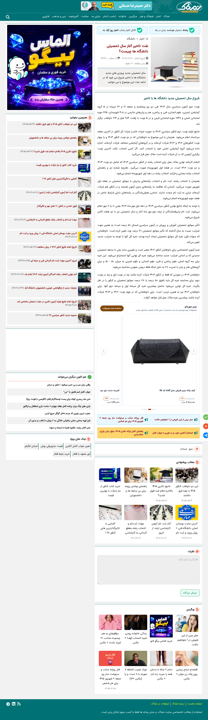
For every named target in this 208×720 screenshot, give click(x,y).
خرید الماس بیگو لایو (161, 641)
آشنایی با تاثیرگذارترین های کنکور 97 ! (110, 528)
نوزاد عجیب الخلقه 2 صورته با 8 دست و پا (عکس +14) (135, 674)
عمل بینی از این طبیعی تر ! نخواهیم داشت (173, 419)
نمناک (166, 16)
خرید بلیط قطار (62, 454)
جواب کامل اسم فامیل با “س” (76, 392)
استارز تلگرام (31, 446)
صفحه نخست (194, 704)
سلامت (85, 16)
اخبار (158, 16)
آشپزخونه (73, 16)
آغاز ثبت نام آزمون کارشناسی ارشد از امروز (161, 528)
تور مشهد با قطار (81, 454)
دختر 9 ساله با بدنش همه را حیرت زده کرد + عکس (161, 674)
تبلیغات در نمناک (160, 704)
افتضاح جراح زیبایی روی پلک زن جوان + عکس (186, 674)
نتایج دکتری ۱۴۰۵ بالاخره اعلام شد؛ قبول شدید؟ (161, 490)
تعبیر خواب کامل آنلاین (77, 446)
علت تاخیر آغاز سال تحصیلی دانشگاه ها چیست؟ (127, 48)
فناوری (45, 16)
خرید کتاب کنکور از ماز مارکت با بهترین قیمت (110, 490)
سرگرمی (133, 16)
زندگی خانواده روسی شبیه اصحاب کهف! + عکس (136, 638)
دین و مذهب (59, 16)
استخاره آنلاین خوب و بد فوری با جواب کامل (172, 433)
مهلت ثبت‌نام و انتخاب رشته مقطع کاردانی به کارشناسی (136, 528)
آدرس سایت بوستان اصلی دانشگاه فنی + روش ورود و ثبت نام (187, 528)
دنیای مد (96, 16)
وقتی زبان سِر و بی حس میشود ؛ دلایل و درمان (68, 384)
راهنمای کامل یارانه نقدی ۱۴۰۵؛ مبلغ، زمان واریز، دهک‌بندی (121, 433)
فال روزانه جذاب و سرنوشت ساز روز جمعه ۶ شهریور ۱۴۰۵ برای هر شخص (121, 419)
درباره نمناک (178, 704)
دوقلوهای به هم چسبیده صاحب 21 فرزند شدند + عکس (110, 638)
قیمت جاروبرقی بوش (52, 446)
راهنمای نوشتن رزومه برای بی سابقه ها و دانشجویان (136, 490)
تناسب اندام (109, 16)
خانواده (122, 16)
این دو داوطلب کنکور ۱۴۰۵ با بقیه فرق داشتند (187, 490)
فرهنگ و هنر (146, 16)
